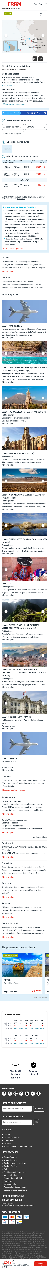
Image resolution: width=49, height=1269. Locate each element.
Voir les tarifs (41, 1264)
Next (43, 36)
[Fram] (17, 4)
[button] (24, 311)
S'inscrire (39, 1108)
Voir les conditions (40, 837)
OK (36, 1122)
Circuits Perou (16, 9)
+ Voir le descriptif (9, 85)
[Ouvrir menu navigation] (2, 4)
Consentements (10, 1184)
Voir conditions (21, 199)
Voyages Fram (6, 9)
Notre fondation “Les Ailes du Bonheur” (18, 1147)
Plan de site (8, 1181)
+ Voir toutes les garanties (13, 248)
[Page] (4, 1094)
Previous (6, 36)
